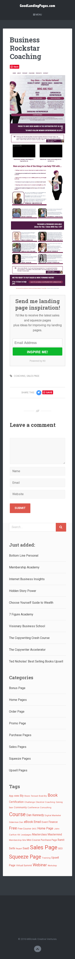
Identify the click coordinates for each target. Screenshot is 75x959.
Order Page (16, 711)
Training (46, 857)
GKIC (34, 829)
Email (37, 822)
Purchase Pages (20, 735)
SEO (60, 848)
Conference (33, 807)
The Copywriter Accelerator (27, 649)
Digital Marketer (53, 815)
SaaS (26, 848)
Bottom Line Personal (23, 555)
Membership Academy (24, 567)
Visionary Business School (27, 626)
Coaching (50, 802)
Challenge (29, 802)
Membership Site (17, 840)
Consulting (45, 807)
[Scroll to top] (37, 949)
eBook (28, 822)
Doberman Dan (16, 822)
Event (45, 822)
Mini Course (33, 839)
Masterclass (39, 834)
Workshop (52, 865)
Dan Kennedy (35, 815)
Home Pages (18, 700)
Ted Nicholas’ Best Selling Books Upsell (36, 661)
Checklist (40, 802)
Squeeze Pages (20, 758)
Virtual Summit (24, 865)
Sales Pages (17, 747)
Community (20, 807)
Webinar (40, 865)
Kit (19, 834)
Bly (22, 795)
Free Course (24, 828)
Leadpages (26, 834)
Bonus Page (17, 688)
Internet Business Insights (27, 579)
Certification (16, 801)
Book (53, 795)
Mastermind (55, 834)
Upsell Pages (18, 770)
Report (19, 848)
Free (13, 828)
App (11, 795)
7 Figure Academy (21, 614)
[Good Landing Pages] (37, 5)
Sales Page (43, 847)
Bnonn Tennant (31, 796)
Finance (53, 821)
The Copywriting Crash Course (29, 638)
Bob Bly (43, 796)
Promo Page (17, 723)
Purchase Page (49, 839)
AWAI (16, 796)
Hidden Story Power (22, 591)
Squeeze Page (25, 857)
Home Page (45, 828)
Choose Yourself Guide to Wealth (31, 602)
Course (17, 814)
